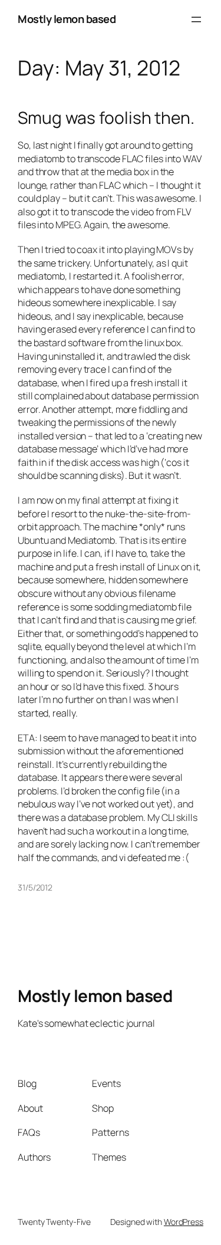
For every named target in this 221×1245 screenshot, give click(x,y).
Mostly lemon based (67, 19)
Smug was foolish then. (106, 118)
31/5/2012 (35, 887)
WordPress (183, 1221)
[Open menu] (196, 19)
